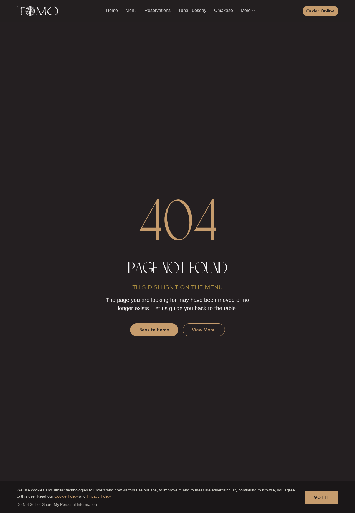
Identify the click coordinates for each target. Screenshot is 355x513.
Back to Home (154, 330)
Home (112, 10)
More (246, 10)
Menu (131, 10)
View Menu (204, 330)
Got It (321, 497)
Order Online (320, 11)
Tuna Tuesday (192, 10)
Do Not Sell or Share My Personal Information (57, 504)
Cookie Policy (66, 496)
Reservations (157, 10)
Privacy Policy (99, 496)
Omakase (223, 10)
